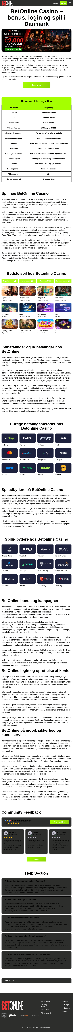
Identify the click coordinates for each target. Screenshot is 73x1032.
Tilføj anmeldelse (59, 822)
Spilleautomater (61, 281)
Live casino (26, 281)
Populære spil (8, 281)
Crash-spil (44, 281)
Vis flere (36, 859)
